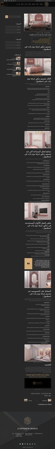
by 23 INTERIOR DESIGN (46, 32)
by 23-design (13, 58)
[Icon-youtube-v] (6, 1)
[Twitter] (4, 1)
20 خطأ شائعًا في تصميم (11, 59)
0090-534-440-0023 (28, 434)
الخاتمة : (49, 43)
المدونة (29, 4)
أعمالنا (18, 26)
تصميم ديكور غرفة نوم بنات (44, 393)
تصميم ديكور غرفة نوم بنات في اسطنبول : (45, 38)
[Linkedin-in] (9, 1)
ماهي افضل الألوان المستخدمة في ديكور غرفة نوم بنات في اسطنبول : (41, 41)
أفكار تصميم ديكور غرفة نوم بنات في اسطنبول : (44, 39)
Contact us (3, 4)
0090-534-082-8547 (28, 433)
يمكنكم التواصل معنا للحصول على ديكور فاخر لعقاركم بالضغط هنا (38, 376)
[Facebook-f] (15, 1)
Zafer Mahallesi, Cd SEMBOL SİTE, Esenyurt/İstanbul (18, 435)
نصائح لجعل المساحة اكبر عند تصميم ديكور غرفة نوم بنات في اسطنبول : (41, 40)
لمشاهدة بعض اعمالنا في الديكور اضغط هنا (37, 374)
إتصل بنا (22, 4)
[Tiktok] (11, 1)
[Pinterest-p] (8, 1)
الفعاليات (17, 29)
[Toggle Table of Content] (49, 37)
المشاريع (33, 4)
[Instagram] (13, 1)
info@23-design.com (38, 433)
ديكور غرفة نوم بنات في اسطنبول (35, 393)
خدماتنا (37, 4)
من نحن (26, 4)
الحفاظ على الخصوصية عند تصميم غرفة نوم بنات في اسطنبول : (42, 42)
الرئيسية (41, 4)
